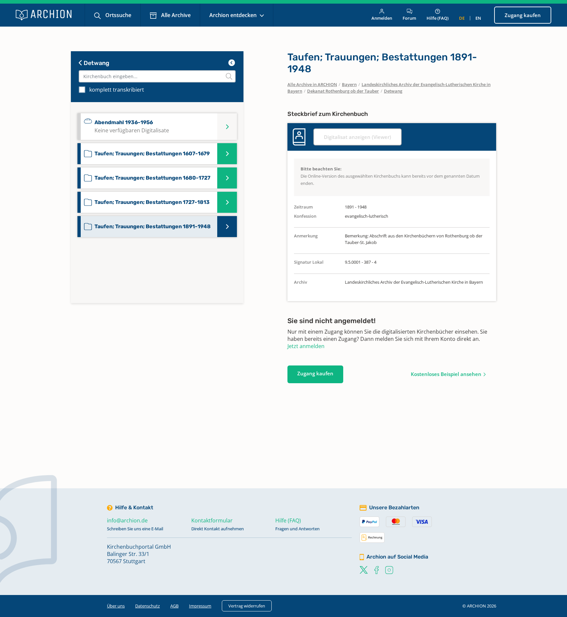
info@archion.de (127, 520)
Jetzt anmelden (306, 346)
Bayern (349, 84)
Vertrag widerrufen (246, 606)
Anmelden (381, 18)
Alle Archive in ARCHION (312, 84)
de (462, 18)
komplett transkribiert (116, 89)
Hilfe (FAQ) (438, 18)
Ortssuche (117, 15)
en (478, 18)
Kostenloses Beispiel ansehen (446, 374)
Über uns (116, 606)
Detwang (95, 63)
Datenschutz (147, 606)
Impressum (200, 606)
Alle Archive (175, 15)
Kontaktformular (212, 520)
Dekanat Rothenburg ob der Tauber (343, 91)
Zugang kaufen (523, 15)
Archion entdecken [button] (233, 15)
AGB (174, 606)
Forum (409, 18)
